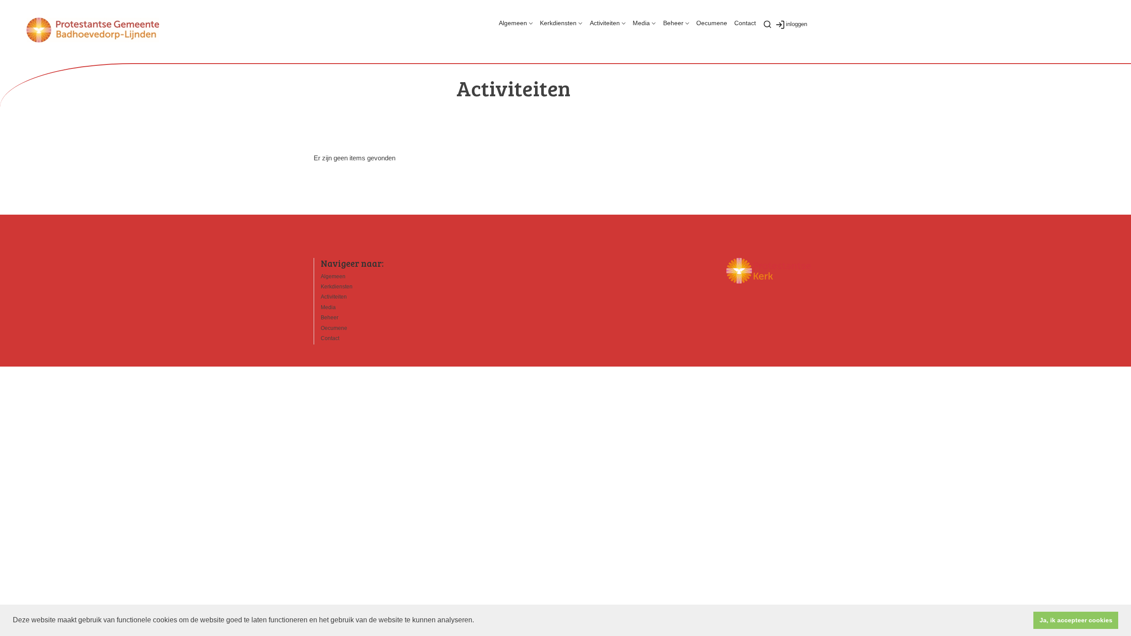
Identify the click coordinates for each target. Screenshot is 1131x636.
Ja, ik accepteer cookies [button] (1076, 620)
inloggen (796, 24)
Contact (745, 22)
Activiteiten (605, 22)
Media (641, 22)
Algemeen (513, 22)
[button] (477, 621)
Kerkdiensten (558, 22)
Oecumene (711, 22)
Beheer (673, 22)
